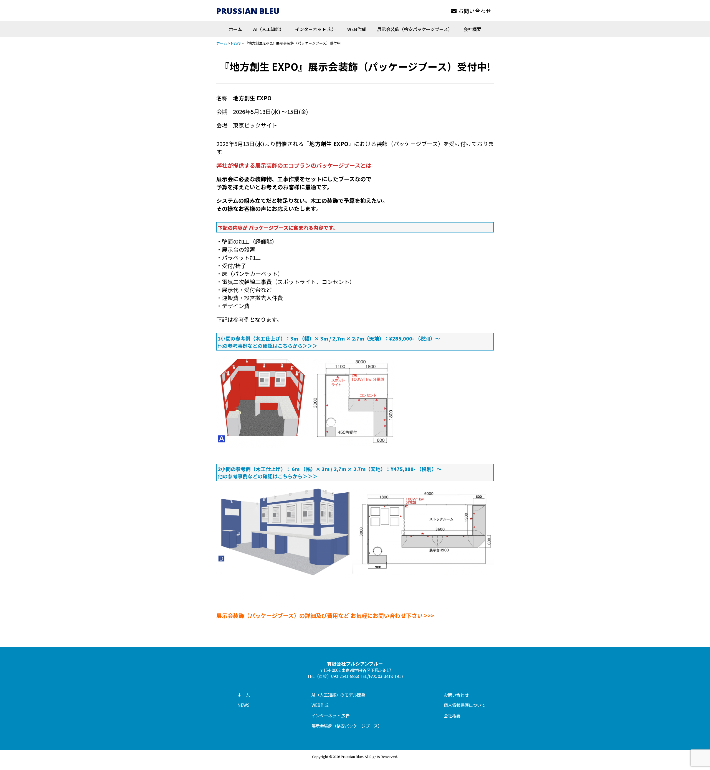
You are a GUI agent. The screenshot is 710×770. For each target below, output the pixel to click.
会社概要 (472, 29)
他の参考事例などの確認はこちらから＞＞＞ (268, 345)
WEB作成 (356, 29)
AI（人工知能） (268, 29)
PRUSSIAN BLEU (248, 10)
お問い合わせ (474, 11)
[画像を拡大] (388, 362)
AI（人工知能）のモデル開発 (338, 695)
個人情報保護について (464, 705)
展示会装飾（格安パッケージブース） (414, 29)
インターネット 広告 (315, 29)
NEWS (243, 705)
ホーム (235, 29)
